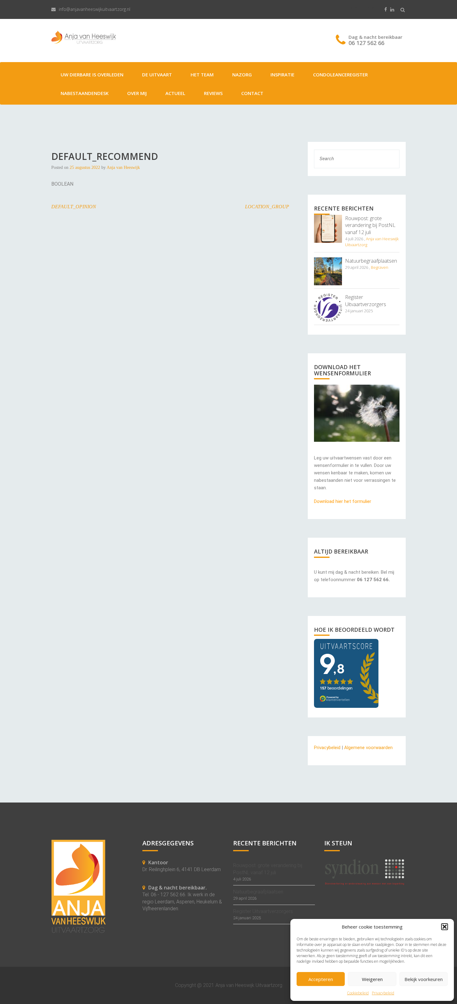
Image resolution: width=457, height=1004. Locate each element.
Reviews (213, 93)
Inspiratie (282, 74)
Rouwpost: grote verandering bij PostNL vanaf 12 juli (370, 225)
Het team (202, 74)
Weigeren (372, 979)
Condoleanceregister (340, 74)
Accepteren (320, 979)
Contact (252, 93)
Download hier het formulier (342, 501)
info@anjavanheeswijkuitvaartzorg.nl (94, 9)
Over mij (137, 93)
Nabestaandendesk (84, 93)
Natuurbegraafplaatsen (371, 260)
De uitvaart (157, 74)
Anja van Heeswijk (123, 167)
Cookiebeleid (358, 993)
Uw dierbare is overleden (92, 74)
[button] (444, 927)
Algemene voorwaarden (368, 747)
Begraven (379, 267)
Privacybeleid (383, 993)
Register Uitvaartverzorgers (365, 301)
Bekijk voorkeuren (423, 979)
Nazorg (242, 74)
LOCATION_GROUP (267, 206)
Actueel (175, 93)
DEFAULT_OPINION (73, 206)
